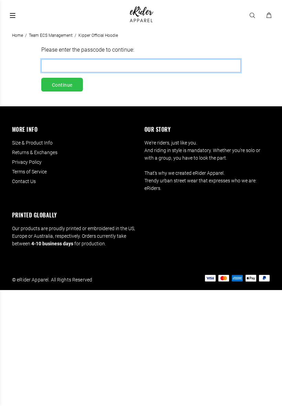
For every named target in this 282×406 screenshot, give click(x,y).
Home (17, 35)
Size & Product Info (32, 143)
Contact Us (24, 181)
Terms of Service (29, 171)
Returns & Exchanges (34, 152)
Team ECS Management (51, 35)
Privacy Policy (27, 162)
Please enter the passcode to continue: (87, 49)
